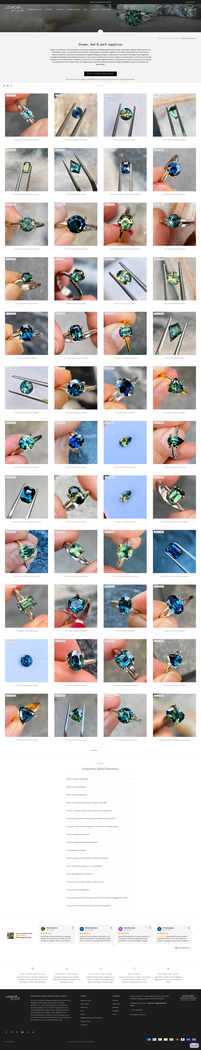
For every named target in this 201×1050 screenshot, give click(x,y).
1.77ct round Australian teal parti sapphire (125, 740)
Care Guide (85, 1004)
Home (159, 38)
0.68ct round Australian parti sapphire (125, 140)
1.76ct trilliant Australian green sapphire (75, 740)
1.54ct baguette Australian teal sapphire (26, 631)
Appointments (86, 1000)
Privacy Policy (85, 1021)
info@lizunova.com (139, 1015)
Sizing (83, 1014)
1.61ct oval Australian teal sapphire (125, 631)
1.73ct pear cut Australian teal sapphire (174, 685)
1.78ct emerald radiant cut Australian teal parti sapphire (174, 740)
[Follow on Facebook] (6, 1032)
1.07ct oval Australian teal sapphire (76, 304)
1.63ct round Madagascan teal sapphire (26, 685)
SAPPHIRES (48, 10)
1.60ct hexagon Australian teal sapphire (75, 631)
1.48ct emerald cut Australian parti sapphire (125, 576)
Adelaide (116, 1011)
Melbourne (116, 1004)
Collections (166, 38)
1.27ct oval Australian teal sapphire (125, 413)
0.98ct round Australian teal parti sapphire (76, 249)
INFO (85, 10)
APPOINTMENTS (106, 10)
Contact (84, 1025)
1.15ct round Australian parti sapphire (174, 304)
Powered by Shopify (89, 1041)
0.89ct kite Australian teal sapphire (76, 194)
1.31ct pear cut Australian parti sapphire (125, 467)
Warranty (84, 1007)
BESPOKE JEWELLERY (73, 10)
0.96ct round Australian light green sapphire (26, 249)
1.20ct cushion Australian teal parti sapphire (75, 358)
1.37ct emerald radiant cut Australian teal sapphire (26, 522)
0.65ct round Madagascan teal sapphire (75, 140)
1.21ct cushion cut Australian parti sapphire (125, 358)
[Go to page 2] (107, 748)
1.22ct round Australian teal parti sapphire (26, 413)
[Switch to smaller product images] (8, 85)
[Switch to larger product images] (4, 85)
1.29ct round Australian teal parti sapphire (26, 467)
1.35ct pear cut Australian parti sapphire (174, 467)
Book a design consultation (100, 74)
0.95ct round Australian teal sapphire (174, 194)
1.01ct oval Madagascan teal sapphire (174, 249)
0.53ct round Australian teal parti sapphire (26, 140)
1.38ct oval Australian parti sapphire (75, 522)
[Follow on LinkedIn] (33, 1032)
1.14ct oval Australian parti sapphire (125, 304)
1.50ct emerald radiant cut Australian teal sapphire (174, 576)
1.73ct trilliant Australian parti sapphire (26, 740)
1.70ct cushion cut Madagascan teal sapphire (125, 685)
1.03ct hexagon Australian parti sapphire (26, 304)
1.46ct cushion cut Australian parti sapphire (75, 576)
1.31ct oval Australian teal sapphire (76, 467)
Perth (115, 1014)
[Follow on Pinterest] (17, 1032)
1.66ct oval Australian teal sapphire (76, 685)
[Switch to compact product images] (11, 85)
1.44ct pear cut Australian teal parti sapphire (26, 576)
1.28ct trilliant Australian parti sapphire (174, 413)
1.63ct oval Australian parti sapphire (174, 631)
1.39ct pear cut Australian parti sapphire (125, 522)
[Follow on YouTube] (22, 1032)
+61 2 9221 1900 (190, 2)
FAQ (82, 1011)
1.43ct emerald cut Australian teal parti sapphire (174, 522)
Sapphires (176, 38)
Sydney (115, 1000)
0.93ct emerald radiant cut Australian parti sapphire (125, 194)
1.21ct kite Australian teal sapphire (174, 358)
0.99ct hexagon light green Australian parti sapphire (125, 249)
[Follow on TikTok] (28, 1032)
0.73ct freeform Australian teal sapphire (174, 140)
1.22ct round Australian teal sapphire (75, 413)
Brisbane (116, 1007)
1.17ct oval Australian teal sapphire (27, 358)
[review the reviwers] (72, 928)
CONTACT (94, 10)
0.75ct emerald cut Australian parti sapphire (26, 194)
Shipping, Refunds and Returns (92, 1018)
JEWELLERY (59, 10)
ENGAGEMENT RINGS (34, 10)
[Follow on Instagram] (11, 1032)
